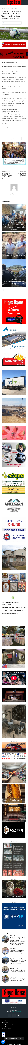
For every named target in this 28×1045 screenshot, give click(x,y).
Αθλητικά (4, 11)
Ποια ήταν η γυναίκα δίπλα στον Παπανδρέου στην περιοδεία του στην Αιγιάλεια (14, 255)
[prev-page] (3, 290)
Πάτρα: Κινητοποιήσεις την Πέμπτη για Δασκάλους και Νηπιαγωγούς (21, 175)
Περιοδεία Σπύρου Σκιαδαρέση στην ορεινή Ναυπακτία (18, 979)
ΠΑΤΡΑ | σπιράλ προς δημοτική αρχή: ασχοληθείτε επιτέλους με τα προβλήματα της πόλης (18, 970)
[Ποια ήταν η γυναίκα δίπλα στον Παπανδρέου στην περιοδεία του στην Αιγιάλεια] (14, 245)
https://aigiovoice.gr (14, 194)
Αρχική (3, 8)
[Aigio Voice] (14, 187)
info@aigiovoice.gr (16, 1011)
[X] (13, 1015)
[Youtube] (18, 1015)
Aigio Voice (6, 18)
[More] (20, 23)
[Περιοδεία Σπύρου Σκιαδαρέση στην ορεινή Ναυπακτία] (5, 979)
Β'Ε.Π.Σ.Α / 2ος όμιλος (10, 8)
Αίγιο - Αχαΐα (14, 220)
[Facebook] (9, 1015)
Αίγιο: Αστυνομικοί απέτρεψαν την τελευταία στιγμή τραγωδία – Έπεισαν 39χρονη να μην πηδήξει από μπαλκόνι (14, 283)
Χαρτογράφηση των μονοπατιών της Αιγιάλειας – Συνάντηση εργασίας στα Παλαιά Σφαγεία (7, 176)
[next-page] (5, 290)
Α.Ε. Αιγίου (18, 8)
